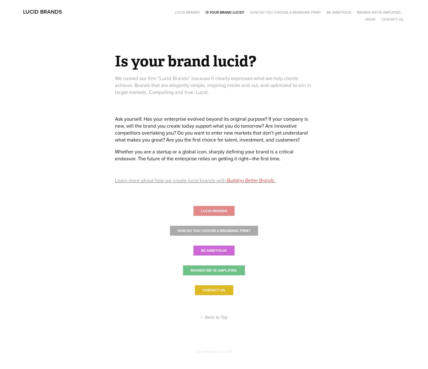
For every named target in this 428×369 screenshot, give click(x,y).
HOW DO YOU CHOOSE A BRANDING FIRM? (214, 231)
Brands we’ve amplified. (379, 12)
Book (370, 19)
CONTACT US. (214, 290)
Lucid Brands (187, 12)
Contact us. (392, 19)
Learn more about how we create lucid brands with (195, 180)
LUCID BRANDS (42, 12)
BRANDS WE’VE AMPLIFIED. (214, 270)
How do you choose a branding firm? (285, 12)
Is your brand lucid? (225, 12)
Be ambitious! (339, 12)
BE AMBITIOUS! (214, 251)
